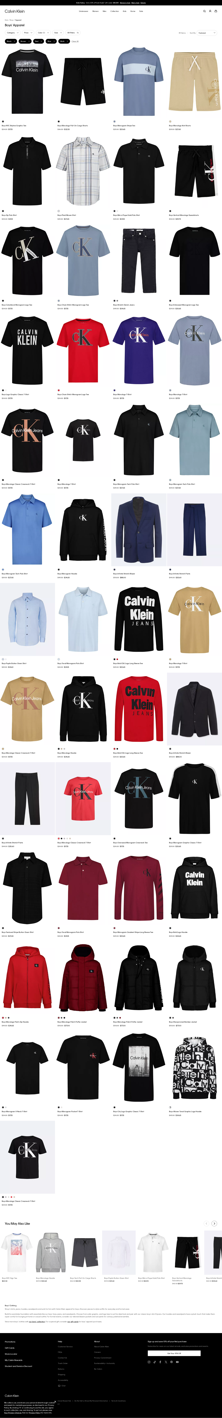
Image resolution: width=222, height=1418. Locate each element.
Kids (6, 20)
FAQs (60, 1352)
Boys (11, 20)
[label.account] (210, 11)
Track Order (63, 1363)
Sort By (193, 33)
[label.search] (204, 11)
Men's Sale (135, 3)
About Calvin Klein (101, 1346)
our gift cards (72, 1321)
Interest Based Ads (64, 1401)
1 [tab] (192, 116)
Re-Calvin (98, 1369)
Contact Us (62, 1358)
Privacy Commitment (102, 1358)
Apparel (18, 20)
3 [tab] (141, 205)
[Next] (218, 82)
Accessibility (63, 1380)
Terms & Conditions (118, 1401)
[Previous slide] (206, 1223)
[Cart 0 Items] (216, 11)
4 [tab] (144, 205)
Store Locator (11, 1354)
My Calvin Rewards (13, 1360)
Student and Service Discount (18, 1366)
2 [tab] (196, 116)
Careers (97, 1352)
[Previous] (171, 82)
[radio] (3, 121)
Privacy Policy (34, 1413)
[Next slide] (214, 1223)
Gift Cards (9, 1348)
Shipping (61, 1374)
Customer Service (65, 1346)
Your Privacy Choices (12, 1413)
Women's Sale (125, 3)
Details (143, 3)
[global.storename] (15, 11)
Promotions (10, 1341)
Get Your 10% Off (174, 1353)
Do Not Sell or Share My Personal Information (91, 1401)
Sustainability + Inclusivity (104, 1363)
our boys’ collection (37, 1321)
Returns (61, 1369)
